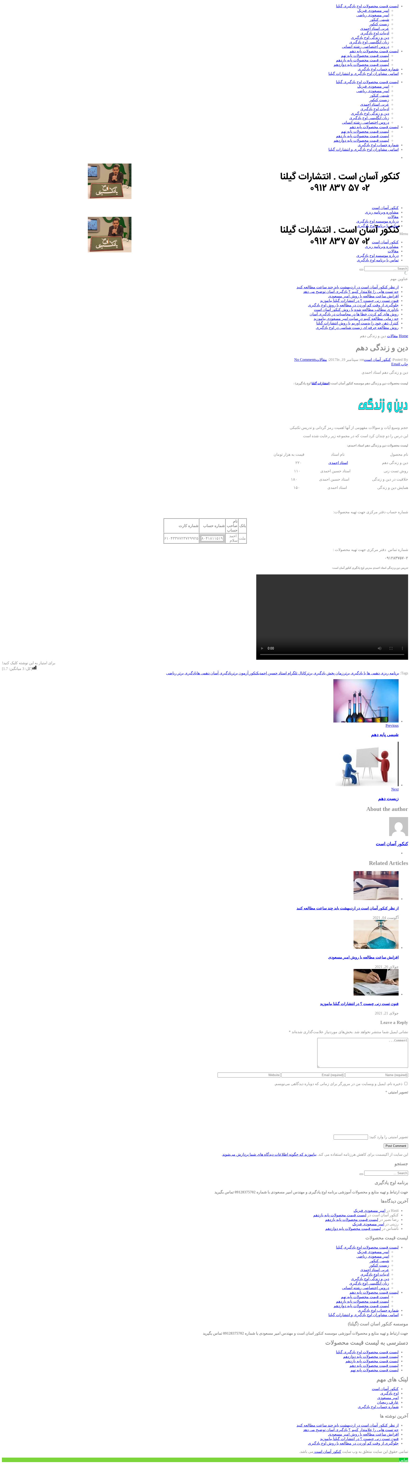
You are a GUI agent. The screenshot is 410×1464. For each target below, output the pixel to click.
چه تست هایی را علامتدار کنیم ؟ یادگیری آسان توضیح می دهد (351, 292)
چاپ (404, 364)
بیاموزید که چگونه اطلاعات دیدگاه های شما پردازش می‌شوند (269, 1154)
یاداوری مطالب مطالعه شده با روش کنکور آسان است (356, 310)
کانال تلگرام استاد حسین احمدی (282, 673)
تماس (403, 1460)
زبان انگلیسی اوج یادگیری (369, 42)
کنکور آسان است (385, 208)
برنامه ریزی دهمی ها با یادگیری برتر (371, 673)
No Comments (305, 360)
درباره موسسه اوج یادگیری (377, 221)
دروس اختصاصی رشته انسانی (365, 47)
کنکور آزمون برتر (245, 673)
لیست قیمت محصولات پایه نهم (365, 56)
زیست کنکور (379, 24)
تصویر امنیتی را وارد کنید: (388, 1137)
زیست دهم (388, 798)
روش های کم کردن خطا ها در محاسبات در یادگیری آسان (354, 314)
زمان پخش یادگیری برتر (325, 673)
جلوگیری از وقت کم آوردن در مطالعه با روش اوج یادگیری (353, 305)
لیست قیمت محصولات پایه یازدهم (362, 60)
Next (395, 789)
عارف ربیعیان (388, 1402)
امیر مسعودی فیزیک (373, 11)
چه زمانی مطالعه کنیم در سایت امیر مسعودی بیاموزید (356, 319)
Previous (392, 725)
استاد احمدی (338, 463)
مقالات (393, 217)
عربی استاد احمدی (374, 29)
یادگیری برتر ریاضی (181, 673)
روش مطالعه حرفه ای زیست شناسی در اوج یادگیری (357, 328)
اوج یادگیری (389, 1393)
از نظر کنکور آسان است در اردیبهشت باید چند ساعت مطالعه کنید (348, 287)
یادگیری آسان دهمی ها (214, 673)
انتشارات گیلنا (320, 383)
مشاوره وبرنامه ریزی (382, 212)
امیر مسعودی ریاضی (372, 15)
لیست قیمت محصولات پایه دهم (374, 51)
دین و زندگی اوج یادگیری (370, 38)
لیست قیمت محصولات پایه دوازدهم (361, 65)
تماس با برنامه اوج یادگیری (378, 226)
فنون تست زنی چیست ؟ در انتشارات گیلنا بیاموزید (359, 301)
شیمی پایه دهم (385, 734)
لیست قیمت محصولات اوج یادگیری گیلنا (367, 6)
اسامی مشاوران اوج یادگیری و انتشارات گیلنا (363, 74)
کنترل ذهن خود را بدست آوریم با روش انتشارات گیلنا (357, 323)
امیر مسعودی (388, 1398)
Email (395, 364)
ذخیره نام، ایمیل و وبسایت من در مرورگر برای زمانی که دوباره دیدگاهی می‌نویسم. (338, 1084)
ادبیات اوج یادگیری (374, 33)
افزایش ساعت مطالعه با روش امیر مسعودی (363, 296)
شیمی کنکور (379, 20)
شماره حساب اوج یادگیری (378, 69)
